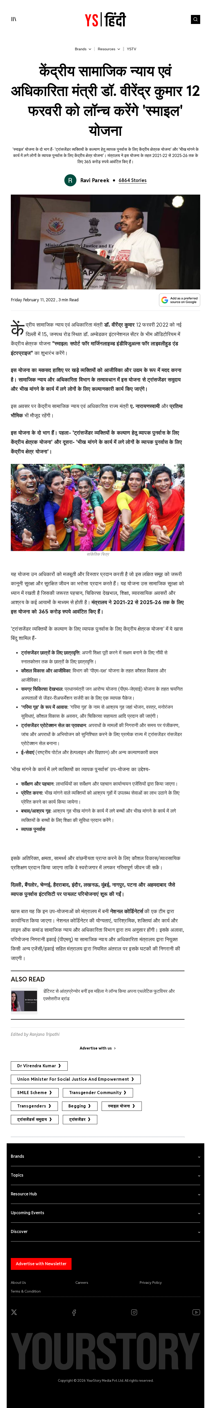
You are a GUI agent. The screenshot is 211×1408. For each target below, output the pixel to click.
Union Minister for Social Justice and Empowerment (73, 1079)
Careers (81, 1282)
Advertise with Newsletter (41, 1264)
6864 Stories (133, 180)
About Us (18, 1282)
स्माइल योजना (119, 1106)
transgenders (31, 1106)
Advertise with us (96, 1048)
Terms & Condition (26, 1291)
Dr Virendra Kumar (36, 1066)
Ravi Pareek (95, 180)
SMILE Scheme (32, 1092)
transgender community (95, 1092)
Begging (77, 1106)
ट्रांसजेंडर (77, 1119)
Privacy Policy (151, 1282)
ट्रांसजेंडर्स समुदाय (32, 1119)
